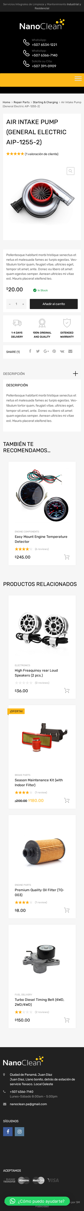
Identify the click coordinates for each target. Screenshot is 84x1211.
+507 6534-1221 (43, 45)
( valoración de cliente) (41, 154)
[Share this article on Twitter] (37, 351)
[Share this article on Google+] (45, 351)
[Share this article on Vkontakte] (62, 351)
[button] (70, 171)
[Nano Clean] (42, 28)
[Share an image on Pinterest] (53, 351)
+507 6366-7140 (43, 55)
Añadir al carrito (54, 304)
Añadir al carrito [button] (66, 557)
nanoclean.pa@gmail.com (28, 1104)
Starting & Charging (45, 102)
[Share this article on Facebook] (29, 351)
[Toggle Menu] (78, 80)
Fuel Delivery (23, 994)
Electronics (22, 665)
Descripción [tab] (14, 374)
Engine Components (27, 531)
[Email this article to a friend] (70, 351)
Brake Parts (22, 775)
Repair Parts (22, 102)
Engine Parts (23, 885)
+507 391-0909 (43, 66)
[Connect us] (8, 1131)
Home (6, 102)
